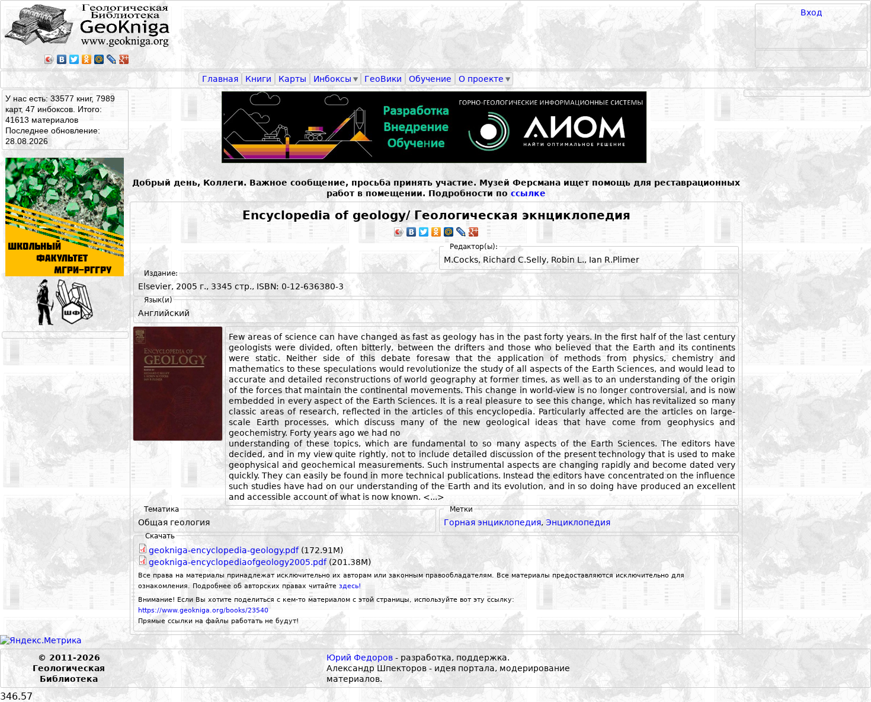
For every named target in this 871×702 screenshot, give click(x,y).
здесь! (350, 586)
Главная (220, 79)
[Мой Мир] (99, 59)
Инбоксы (332, 79)
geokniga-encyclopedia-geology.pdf (224, 550)
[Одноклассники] (87, 59)
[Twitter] (74, 59)
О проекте (481, 79)
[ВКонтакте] (62, 59)
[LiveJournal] (111, 59)
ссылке (528, 193)
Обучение (430, 79)
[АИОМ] (436, 127)
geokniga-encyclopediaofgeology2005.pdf (237, 562)
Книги (258, 79)
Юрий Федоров (359, 657)
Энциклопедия (578, 522)
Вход (811, 12)
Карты (292, 79)
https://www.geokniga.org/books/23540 (203, 610)
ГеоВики (383, 79)
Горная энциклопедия (492, 522)
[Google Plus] (124, 59)
